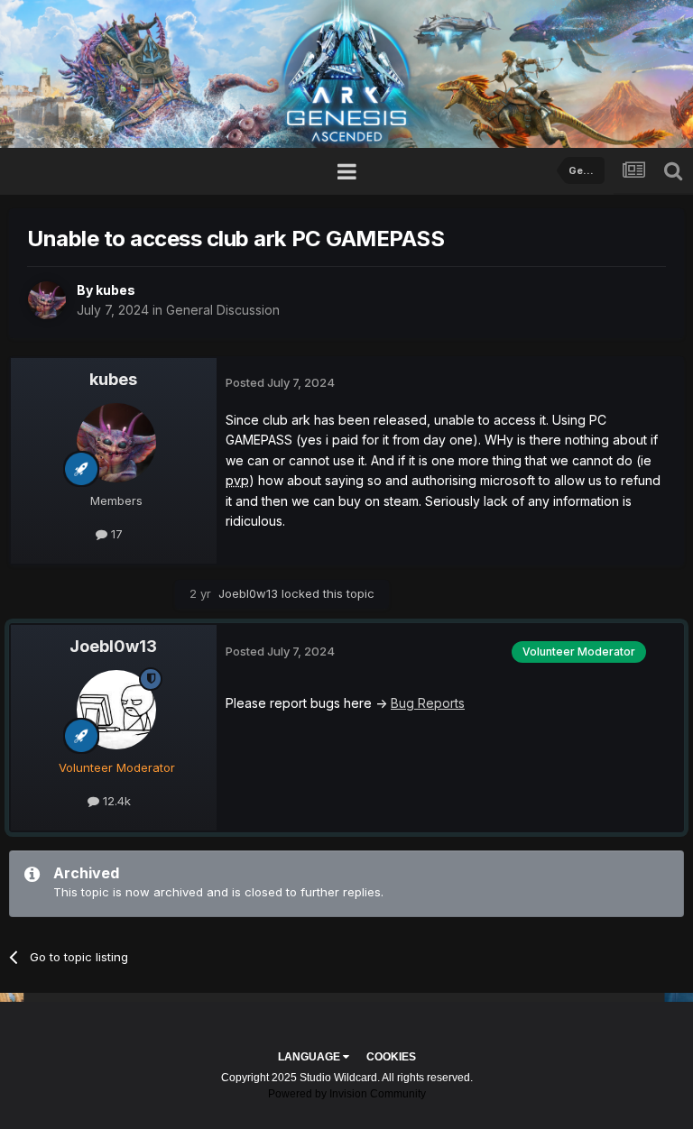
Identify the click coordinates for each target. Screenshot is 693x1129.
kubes (115, 290)
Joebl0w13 (248, 593)
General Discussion (223, 309)
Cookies (391, 1057)
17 (115, 534)
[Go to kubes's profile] (47, 300)
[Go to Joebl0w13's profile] (116, 709)
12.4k (115, 801)
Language (310, 1057)
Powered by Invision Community (347, 1094)
